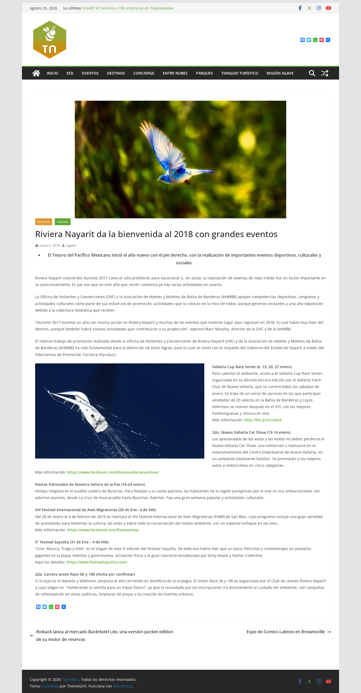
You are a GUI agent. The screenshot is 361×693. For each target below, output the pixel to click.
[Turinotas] (36, 73)
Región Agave (280, 73)
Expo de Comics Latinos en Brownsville (286, 632)
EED (70, 73)
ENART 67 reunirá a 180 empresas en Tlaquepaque (128, 8)
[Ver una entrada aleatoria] (324, 73)
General (62, 222)
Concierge (143, 73)
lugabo (71, 245)
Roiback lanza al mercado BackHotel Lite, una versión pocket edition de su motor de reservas (104, 635)
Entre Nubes (175, 73)
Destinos (116, 73)
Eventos (90, 73)
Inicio (52, 73)
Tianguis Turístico (239, 73)
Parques (204, 73)
